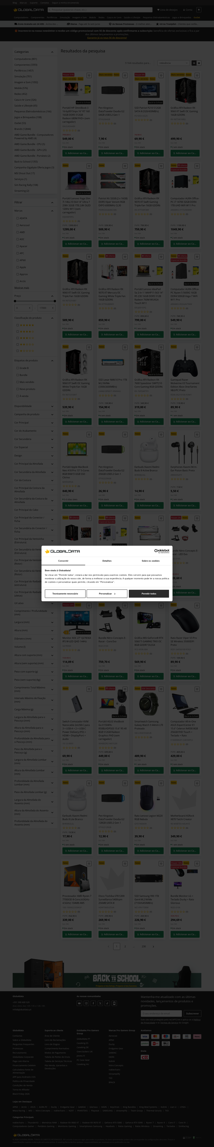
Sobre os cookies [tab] (151, 561)
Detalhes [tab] (107, 561)
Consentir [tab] (63, 561)
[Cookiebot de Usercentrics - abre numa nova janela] (156, 551)
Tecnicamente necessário (65, 593)
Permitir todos (149, 593)
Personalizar (105, 593)
